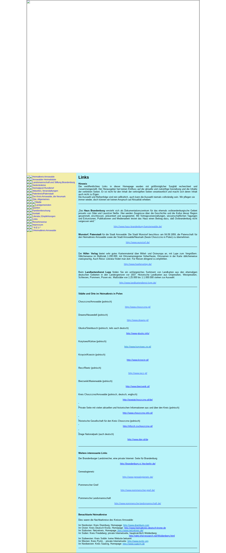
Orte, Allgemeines (40, 199)
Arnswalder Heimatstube (44, 179)
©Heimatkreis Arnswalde (44, 230)
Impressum (37, 225)
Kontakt (36, 213)
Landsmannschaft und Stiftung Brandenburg (53, 182)
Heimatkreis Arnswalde (43, 176)
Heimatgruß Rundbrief (43, 188)
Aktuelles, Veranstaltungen (45, 191)
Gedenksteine (39, 185)
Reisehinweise (39, 222)
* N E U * (36, 227)
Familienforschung (41, 210)
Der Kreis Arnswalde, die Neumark (49, 196)
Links (35, 219)
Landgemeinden (43, 205)
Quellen (36, 208)
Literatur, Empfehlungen (43, 216)
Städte (38, 202)
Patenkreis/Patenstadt (42, 193)
